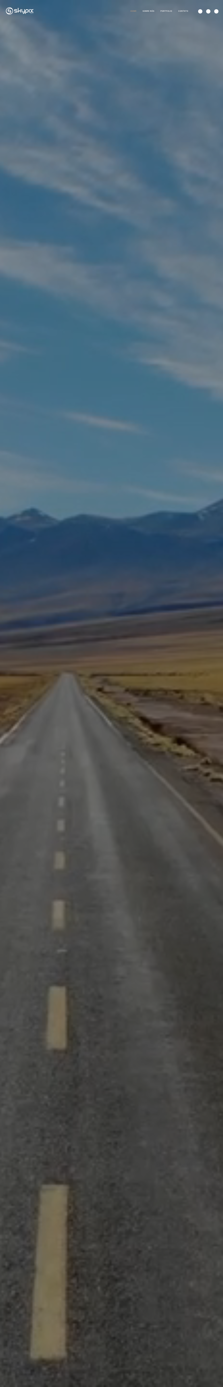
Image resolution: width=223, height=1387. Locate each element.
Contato (183, 11)
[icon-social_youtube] (216, 11)
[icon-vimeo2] (209, 11)
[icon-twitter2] (201, 11)
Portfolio (166, 11)
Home (133, 11)
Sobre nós (148, 11)
